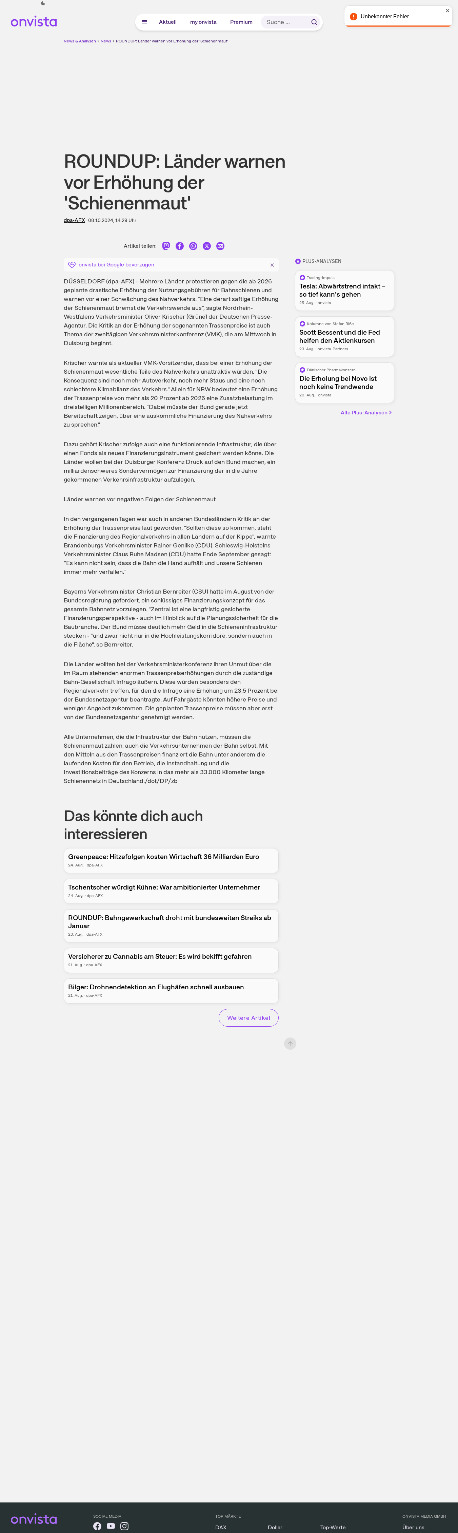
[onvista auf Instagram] (124, 1527)
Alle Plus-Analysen (364, 412)
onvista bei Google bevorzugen (116, 264)
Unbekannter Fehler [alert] (385, 16)
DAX (220, 1527)
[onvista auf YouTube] (111, 1527)
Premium (242, 21)
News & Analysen (80, 41)
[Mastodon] (166, 247)
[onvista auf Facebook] (97, 1527)
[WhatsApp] (193, 247)
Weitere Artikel (248, 1018)
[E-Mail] (220, 247)
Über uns (413, 1527)
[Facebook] (180, 247)
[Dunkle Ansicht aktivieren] (43, 3)
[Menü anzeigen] (144, 22)
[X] (207, 247)
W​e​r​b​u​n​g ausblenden (288, 92)
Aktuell (168, 21)
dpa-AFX (74, 220)
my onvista (204, 21)
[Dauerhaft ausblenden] (272, 264)
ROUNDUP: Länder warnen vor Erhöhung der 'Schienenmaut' (172, 41)
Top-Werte (333, 1527)
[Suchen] (314, 22)
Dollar (275, 1527)
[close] (447, 10)
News (106, 41)
